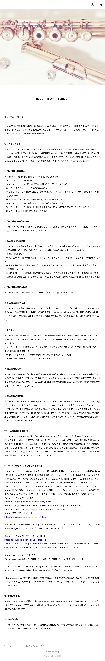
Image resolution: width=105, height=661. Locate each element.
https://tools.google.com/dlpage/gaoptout (25, 540)
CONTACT (63, 99)
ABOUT (50, 99)
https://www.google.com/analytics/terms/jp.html (28, 502)
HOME (39, 99)
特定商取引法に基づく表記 (34, 646)
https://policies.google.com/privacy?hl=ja (25, 517)
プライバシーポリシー (11, 646)
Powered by (49, 656)
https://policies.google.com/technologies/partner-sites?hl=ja (34, 509)
